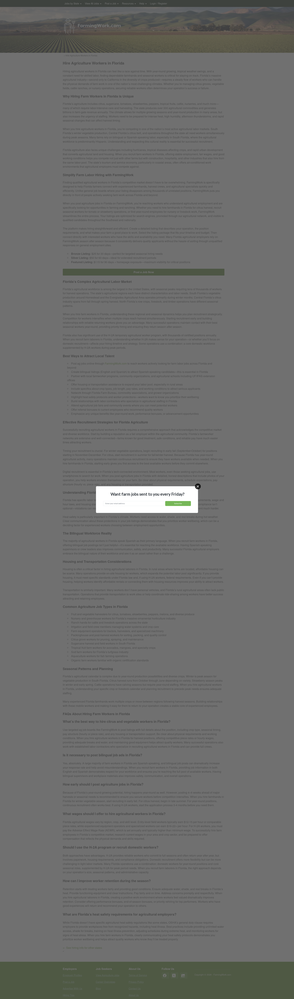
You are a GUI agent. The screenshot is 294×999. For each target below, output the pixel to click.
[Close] (198, 486)
